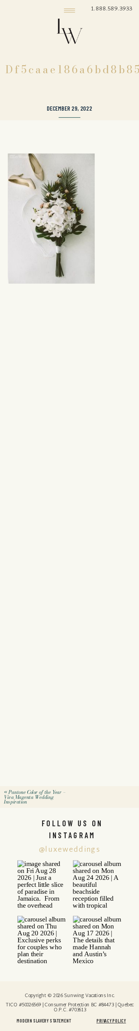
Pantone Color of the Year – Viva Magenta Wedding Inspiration (35, 797)
